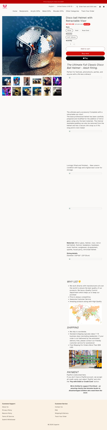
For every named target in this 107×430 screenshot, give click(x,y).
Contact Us (59, 407)
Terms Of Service (8, 416)
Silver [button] (69, 30)
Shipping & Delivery (61, 413)
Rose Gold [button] (85, 30)
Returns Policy (7, 413)
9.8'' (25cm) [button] (71, 37)
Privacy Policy (7, 410)
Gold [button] (76, 30)
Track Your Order (61, 416)
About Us (5, 407)
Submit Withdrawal (8, 419)
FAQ (56, 410)
